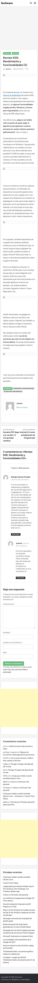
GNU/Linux (7, 53)
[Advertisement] (19, 26)
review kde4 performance (13, 391)
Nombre (7, 633)
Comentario (9, 604)
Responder (15, 534)
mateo (5, 764)
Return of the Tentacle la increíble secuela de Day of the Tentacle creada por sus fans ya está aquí (19, 912)
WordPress (15, 980)
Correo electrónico (13, 643)
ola (4, 770)
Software (15, 53)
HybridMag (25, 980)
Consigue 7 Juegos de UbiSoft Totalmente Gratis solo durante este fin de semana (19, 959)
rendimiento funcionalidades (23, 388)
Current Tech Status (10, 883)
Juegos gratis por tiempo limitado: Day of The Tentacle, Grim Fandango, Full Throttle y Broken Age (18, 888)
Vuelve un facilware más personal (15, 895)
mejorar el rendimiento (12, 95)
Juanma (8, 69)
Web (5, 652)
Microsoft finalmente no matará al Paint (18, 936)
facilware (7, 3)
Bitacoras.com (24, 468)
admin (5, 782)
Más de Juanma (22, 407)
